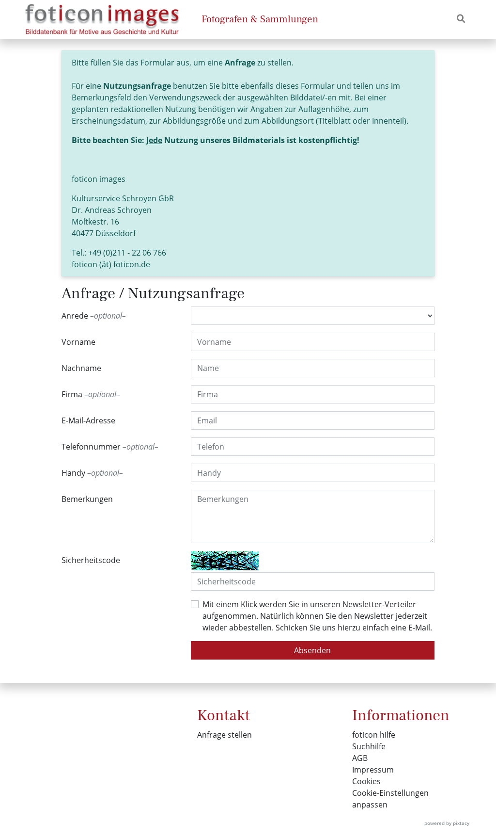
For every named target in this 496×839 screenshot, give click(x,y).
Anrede (92, 315)
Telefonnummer (108, 446)
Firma (89, 394)
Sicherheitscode (91, 560)
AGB (360, 758)
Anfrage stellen (224, 734)
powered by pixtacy (446, 823)
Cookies (366, 781)
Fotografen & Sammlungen (260, 19)
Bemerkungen (87, 499)
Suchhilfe (369, 746)
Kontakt (223, 715)
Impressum (373, 769)
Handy (90, 473)
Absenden (312, 650)
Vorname (78, 342)
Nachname (81, 368)
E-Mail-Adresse (88, 420)
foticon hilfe (373, 734)
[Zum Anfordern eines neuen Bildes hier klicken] (225, 560)
